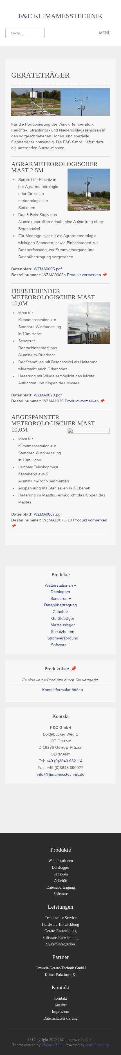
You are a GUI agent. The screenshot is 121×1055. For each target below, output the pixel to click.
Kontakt (60, 998)
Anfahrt (60, 1005)
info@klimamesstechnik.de (60, 774)
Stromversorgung (62, 638)
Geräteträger (62, 618)
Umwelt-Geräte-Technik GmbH (60, 968)
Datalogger (60, 591)
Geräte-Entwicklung (60, 931)
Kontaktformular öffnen (62, 690)
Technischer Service (61, 918)
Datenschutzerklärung (60, 1018)
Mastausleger (63, 625)
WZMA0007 (44, 514)
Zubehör (60, 611)
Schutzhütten (62, 631)
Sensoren (59, 598)
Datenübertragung (60, 605)
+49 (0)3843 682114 (64, 761)
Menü (105, 33)
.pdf (58, 269)
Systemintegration (60, 944)
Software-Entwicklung (60, 938)
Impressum (60, 1011)
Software (59, 645)
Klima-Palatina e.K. (61, 975)
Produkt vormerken (87, 275)
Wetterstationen (59, 585)
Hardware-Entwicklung (60, 924)
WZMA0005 (44, 269)
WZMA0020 (44, 395)
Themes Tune (52, 1045)
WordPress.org (96, 1045)
